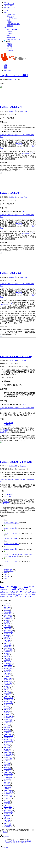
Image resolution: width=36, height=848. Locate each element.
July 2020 (6, 706)
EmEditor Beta (13, 360)
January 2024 (8, 646)
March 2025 (7, 627)
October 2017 (8, 757)
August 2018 (7, 742)
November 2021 (8, 681)
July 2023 (6, 655)
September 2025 (8, 618)
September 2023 (8, 651)
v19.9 (29, 594)
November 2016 (8, 774)
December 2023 (8, 648)
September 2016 (8, 777)
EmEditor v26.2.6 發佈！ (11, 523)
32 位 (1, 148)
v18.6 (20, 591)
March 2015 (7, 805)
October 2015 (8, 795)
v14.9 (6, 586)
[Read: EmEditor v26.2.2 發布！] (5, 541)
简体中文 (10, 50)
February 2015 (8, 807)
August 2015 (7, 798)
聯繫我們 (10, 26)
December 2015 (8, 792)
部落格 (6, 10)
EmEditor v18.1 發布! (10, 273)
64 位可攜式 (7, 425)
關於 (5, 28)
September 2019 (8, 721)
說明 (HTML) (11, 16)
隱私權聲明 (11, 37)
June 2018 (7, 746)
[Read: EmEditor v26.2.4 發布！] (5, 530)
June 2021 (7, 689)
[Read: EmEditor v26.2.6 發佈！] (5, 520)
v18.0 (2, 592)
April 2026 (7, 610)
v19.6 (18, 594)
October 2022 (8, 668)
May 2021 (7, 691)
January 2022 (8, 678)
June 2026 (7, 607)
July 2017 (6, 762)
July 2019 (6, 724)
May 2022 (7, 673)
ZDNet (5, 832)
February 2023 (8, 663)
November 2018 (8, 737)
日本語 (9, 45)
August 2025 (7, 620)
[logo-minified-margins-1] (13, 61)
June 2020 (7, 708)
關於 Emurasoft (12, 29)
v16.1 (26, 587)
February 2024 (8, 645)
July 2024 (6, 637)
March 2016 (7, 787)
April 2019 (7, 729)
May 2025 (7, 625)
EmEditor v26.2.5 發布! (11, 528)
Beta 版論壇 (3, 432)
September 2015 (8, 797)
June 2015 (7, 802)
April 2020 (7, 711)
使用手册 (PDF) (12, 18)
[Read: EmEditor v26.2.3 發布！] (5, 536)
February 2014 (8, 825)
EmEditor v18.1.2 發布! (11, 107)
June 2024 (7, 638)
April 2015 (7, 803)
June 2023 (7, 656)
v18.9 (33, 591)
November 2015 (8, 793)
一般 (5, 574)
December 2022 (8, 666)
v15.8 (15, 587)
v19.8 (26, 594)
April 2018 (7, 749)
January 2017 (8, 772)
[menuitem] (20, 10)
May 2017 (7, 765)
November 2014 (8, 812)
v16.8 (4, 589)
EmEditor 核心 (13, 111)
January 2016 (8, 790)
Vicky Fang (23, 111)
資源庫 (9, 22)
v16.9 (7, 589)
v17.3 (24, 589)
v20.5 (9, 596)
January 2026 (8, 613)
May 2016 (7, 784)
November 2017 (8, 755)
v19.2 (5, 594)
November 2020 (8, 699)
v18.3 (11, 592)
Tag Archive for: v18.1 (14, 75)
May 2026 (7, 608)
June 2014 (7, 818)
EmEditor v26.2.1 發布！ (11, 549)
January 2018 (8, 752)
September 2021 (8, 684)
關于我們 (23, 841)
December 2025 (8, 615)
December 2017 (8, 754)
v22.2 (17, 596)
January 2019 (8, 734)
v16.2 (29, 586)
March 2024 (7, 643)
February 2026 (8, 612)
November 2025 (8, 617)
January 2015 (8, 808)
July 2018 (6, 744)
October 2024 (8, 633)
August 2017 (7, 760)
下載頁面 (19, 144)
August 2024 (7, 635)
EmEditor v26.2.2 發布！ (11, 544)
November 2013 (8, 826)
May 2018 (7, 747)
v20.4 (5, 596)
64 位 (32, 146)
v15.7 (11, 586)
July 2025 (6, 622)
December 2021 (8, 679)
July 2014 (6, 817)
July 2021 (6, 688)
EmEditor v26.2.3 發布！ (11, 538)
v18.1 (6, 592)
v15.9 (19, 586)
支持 (19, 841)
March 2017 (7, 769)
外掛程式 (7, 576)
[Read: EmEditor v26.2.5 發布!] (5, 525)
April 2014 (7, 821)
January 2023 (8, 665)
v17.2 (20, 589)
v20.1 (1, 596)
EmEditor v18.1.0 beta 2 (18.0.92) (16, 356)
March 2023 (7, 661)
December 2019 (8, 716)
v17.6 (28, 589)
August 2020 (7, 704)
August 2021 (7, 686)
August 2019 (7, 722)
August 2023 (7, 653)
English (9, 43)
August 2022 (7, 670)
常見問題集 (11, 14)
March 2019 (7, 731)
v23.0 (21, 596)
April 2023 (7, 660)
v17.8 (32, 589)
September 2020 (8, 703)
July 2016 (6, 780)
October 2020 (8, 701)
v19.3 (8, 594)
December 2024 (8, 630)
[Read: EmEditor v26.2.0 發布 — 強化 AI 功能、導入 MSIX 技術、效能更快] (5, 551)
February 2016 (8, 788)
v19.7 (22, 594)
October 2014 (8, 813)
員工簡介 (10, 31)
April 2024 (7, 642)
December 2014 (8, 810)
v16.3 (33, 587)
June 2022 (7, 671)
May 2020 (7, 709)
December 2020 (8, 698)
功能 (11, 841)
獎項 (8, 35)
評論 (5, 578)
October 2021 (8, 683)
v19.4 (12, 594)
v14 (2, 586)
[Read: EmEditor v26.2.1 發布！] (5, 546)
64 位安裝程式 (8, 423)
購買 (8, 841)
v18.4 (15, 592)
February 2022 (8, 676)
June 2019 (7, 726)
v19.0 (1, 594)
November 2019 (8, 717)
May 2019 (7, 727)
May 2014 (7, 820)
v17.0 (11, 589)
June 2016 (7, 782)
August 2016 (7, 779)
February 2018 (8, 750)
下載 (5, 841)
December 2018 (8, 736)
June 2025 (7, 623)
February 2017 (8, 770)
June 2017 (7, 764)
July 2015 (6, 800)
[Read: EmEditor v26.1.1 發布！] (5, 558)
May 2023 (7, 658)
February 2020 (8, 714)
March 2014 (7, 823)
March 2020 (7, 713)
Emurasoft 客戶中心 (13, 39)
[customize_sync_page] (18, 87)
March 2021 (7, 693)
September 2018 (8, 741)
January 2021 (8, 696)
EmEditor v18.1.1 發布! (11, 193)
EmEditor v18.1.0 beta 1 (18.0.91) (16, 462)
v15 (8, 587)
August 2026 (7, 604)
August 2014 (7, 815)
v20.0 (33, 594)
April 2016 (7, 785)
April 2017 (7, 767)
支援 (5, 12)
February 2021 (8, 694)
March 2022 (7, 675)
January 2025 (8, 628)
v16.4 (1, 589)
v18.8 (28, 592)
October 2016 (8, 775)
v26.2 (25, 596)
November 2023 (8, 650)
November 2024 (8, 632)
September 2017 (8, 759)
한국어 (9, 47)
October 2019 (8, 719)
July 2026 (6, 605)
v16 (22, 586)
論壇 (8, 20)
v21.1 (12, 596)
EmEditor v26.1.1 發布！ (11, 561)
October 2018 (8, 739)
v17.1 (15, 589)
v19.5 (15, 594)
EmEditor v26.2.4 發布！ (11, 533)
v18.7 (25, 592)
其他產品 (10, 33)
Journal (6, 572)
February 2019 (8, 732)
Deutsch (9, 48)
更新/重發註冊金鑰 (13, 24)
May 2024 (7, 640)
